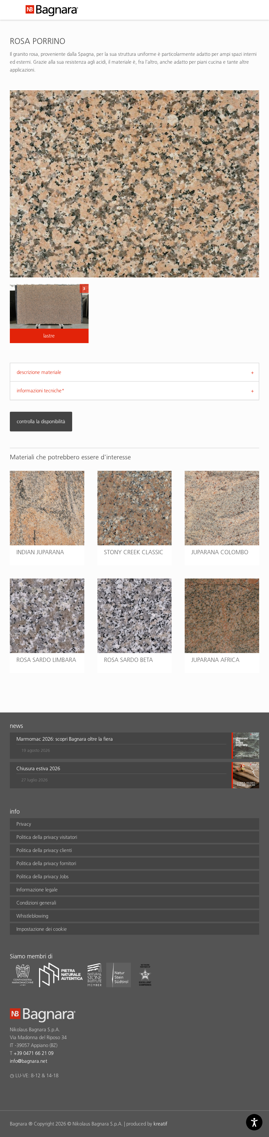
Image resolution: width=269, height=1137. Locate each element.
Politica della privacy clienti (44, 850)
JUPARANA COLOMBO (219, 552)
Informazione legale (37, 889)
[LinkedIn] (39, 1093)
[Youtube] (52, 1093)
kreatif (160, 1124)
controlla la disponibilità (41, 421)
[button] (121, 745)
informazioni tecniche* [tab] (40, 390)
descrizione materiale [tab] (39, 372)
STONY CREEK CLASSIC (133, 552)
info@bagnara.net (28, 1061)
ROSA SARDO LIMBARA (46, 660)
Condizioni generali (36, 903)
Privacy (23, 824)
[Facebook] (13, 1093)
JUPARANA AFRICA (215, 660)
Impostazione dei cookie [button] (41, 929)
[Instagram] (26, 1093)
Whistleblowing (32, 916)
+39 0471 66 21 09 (33, 1053)
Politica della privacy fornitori (46, 863)
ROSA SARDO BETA (128, 660)
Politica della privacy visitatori (46, 837)
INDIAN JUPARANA (40, 552)
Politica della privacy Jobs (42, 876)
